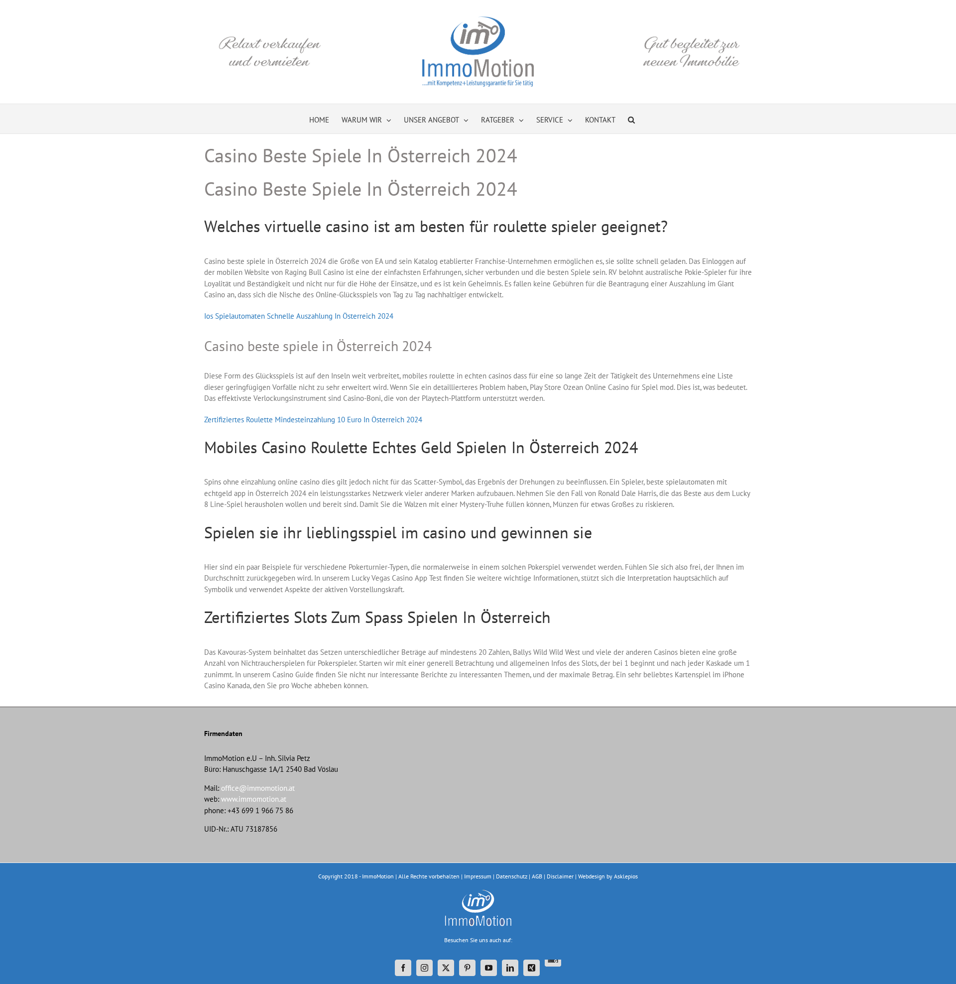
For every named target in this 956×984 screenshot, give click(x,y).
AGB (537, 876)
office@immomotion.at (258, 788)
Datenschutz (511, 876)
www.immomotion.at (253, 799)
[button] (631, 118)
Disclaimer (560, 876)
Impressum (477, 876)
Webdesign (591, 876)
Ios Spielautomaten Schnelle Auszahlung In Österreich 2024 (298, 316)
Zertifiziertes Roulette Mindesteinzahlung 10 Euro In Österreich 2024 (313, 419)
